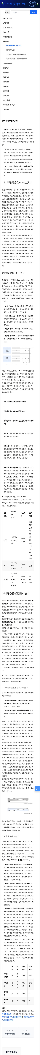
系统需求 (6, 23)
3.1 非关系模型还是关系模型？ (15, 687)
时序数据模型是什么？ (13, 45)
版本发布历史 (7, 18)
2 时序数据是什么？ (13, 273)
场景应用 (6, 109)
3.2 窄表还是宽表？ (10, 836)
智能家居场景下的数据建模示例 (16, 59)
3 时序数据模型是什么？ (16, 593)
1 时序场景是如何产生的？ (17, 182)
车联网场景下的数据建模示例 (16, 54)
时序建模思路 (10, 50)
